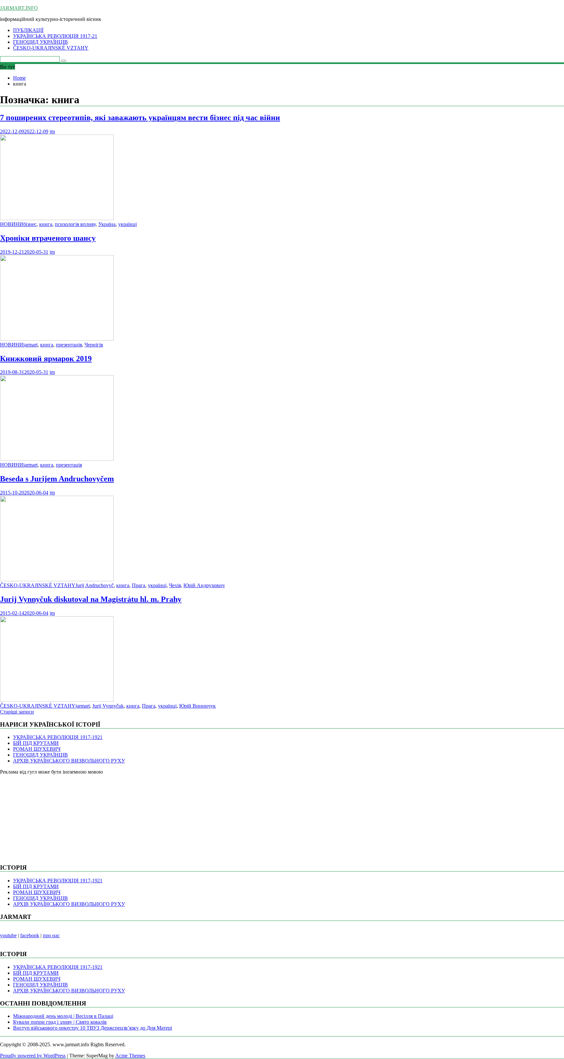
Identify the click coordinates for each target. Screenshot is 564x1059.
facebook (29, 935)
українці (127, 224)
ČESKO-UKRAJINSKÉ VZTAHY (50, 48)
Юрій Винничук (197, 706)
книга (45, 224)
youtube (8, 935)
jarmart (30, 344)
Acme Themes (130, 1055)
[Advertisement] (49, 816)
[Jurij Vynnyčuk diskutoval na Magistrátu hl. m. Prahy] (57, 700)
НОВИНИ (11, 224)
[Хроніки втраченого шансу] (57, 339)
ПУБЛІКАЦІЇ (28, 30)
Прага (138, 585)
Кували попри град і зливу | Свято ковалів (60, 1022)
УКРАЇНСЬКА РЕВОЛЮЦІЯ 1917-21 (55, 36)
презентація (69, 344)
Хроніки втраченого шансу (48, 238)
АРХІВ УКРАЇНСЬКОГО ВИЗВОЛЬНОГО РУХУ (69, 760)
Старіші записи (17, 711)
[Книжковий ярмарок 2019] (57, 459)
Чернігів (94, 344)
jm (52, 131)
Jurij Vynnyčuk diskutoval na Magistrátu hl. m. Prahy (90, 599)
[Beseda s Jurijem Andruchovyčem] (57, 579)
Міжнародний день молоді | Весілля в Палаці (63, 1016)
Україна (107, 224)
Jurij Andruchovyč (94, 585)
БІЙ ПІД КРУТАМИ (36, 743)
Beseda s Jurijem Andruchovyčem (57, 478)
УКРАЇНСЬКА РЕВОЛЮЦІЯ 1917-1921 (57, 737)
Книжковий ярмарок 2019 (46, 358)
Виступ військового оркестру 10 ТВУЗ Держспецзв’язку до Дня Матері (92, 1028)
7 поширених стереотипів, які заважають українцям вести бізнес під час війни (140, 117)
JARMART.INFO (19, 8)
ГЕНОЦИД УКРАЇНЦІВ (40, 42)
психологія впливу (75, 224)
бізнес (30, 224)
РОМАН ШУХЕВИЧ (36, 749)
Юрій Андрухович (204, 585)
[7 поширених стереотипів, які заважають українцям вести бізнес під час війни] (57, 218)
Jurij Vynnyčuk (108, 706)
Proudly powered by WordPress (33, 1055)
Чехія (175, 585)
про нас (51, 935)
